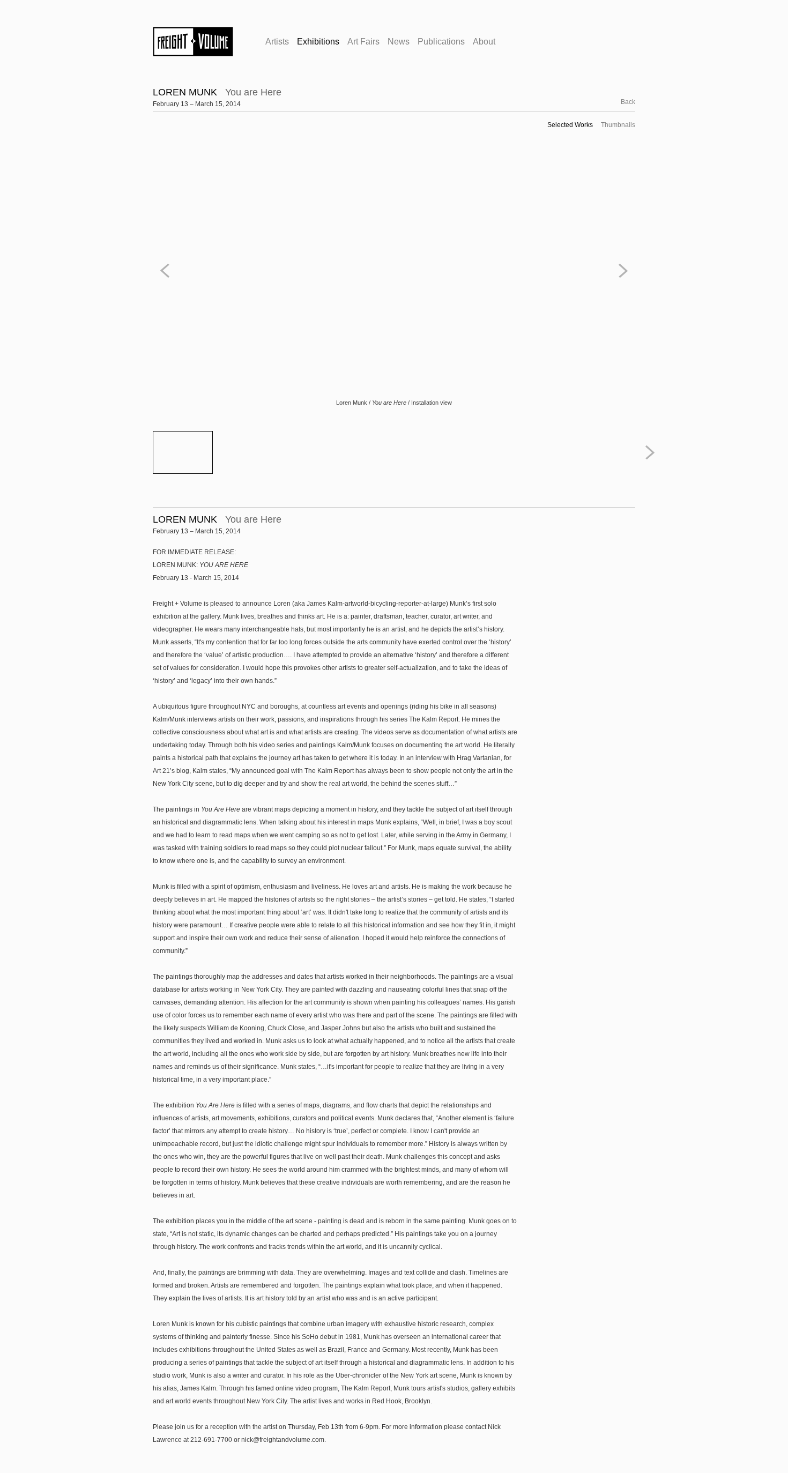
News (399, 41)
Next (621, 270)
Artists (277, 41)
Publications (441, 41)
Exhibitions (318, 41)
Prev (166, 270)
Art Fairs (363, 41)
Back (622, 102)
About (484, 41)
